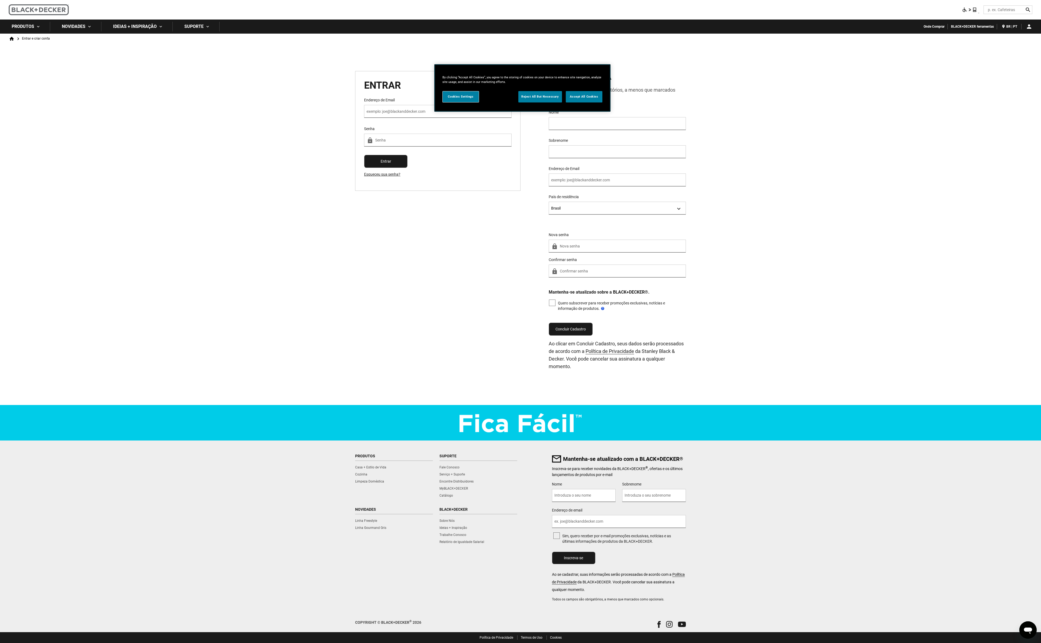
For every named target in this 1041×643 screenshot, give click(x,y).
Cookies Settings (460, 96)
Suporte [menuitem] (194, 26)
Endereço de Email (564, 168)
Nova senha (559, 235)
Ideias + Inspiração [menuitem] (135, 26)
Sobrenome (558, 140)
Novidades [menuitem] (73, 26)
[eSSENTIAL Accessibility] (969, 10)
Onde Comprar (934, 26)
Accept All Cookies (584, 96)
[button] (659, 624)
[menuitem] (25, 27)
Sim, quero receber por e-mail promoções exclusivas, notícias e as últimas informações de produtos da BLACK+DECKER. (616, 539)
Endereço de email (567, 510)
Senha (369, 129)
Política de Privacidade (610, 351)
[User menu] (1029, 26)
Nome (554, 112)
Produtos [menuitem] (23, 26)
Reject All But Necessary (540, 96)
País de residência (564, 197)
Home (11, 38)
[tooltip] (603, 308)
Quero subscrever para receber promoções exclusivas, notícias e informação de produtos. (611, 306)
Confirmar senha (563, 260)
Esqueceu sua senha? (382, 174)
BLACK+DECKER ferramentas (972, 26)
